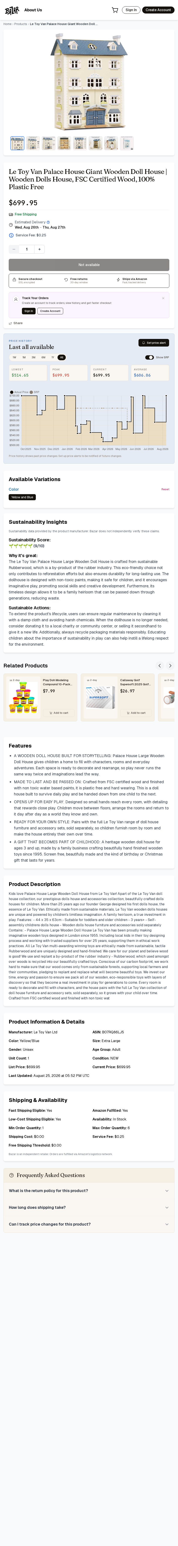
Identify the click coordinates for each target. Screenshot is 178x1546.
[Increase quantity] (39, 249)
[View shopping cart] (115, 10)
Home (7, 24)
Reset (165, 489)
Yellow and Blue (22, 497)
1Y (52, 357)
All (61, 357)
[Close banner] (163, 298)
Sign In (131, 10)
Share (18, 323)
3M (33, 357)
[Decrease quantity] (14, 249)
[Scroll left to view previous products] (159, 665)
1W (14, 357)
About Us (33, 9)
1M (24, 357)
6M (43, 357)
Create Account (158, 10)
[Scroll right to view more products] (170, 665)
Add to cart (61, 713)
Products (20, 24)
